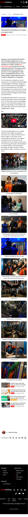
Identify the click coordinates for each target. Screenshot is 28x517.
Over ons (9, 499)
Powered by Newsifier (14, 509)
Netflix (18, 6)
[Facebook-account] (18, 490)
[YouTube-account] (19, 493)
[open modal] (26, 2)
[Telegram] (19, 438)
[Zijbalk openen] (1, 6)
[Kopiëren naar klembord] (22, 438)
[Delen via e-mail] (25, 438)
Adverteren (3, 499)
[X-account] (14, 490)
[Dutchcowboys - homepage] (6, 2)
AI (14, 6)
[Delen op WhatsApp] (10, 438)
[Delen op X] (16, 438)
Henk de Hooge (23, 35)
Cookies (20, 499)
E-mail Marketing (7, 6)
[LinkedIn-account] (25, 490)
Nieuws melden (14, 499)
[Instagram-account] (21, 490)
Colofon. (26, 499)
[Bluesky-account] (23, 493)
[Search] (21, 2)
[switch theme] (24, 2)
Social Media (14, 399)
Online (3, 35)
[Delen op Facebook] (13, 438)
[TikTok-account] (16, 493)
